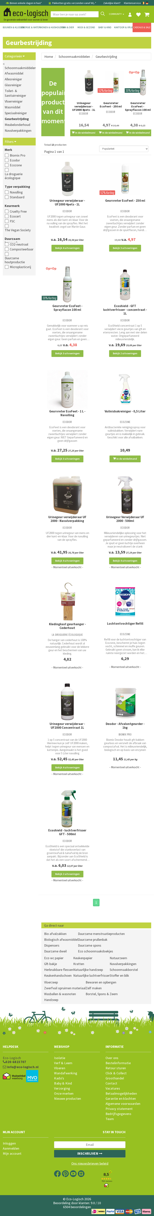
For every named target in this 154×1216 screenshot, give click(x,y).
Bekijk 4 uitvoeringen (67, 248)
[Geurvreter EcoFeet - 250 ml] (111, 82)
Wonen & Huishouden (49, 27)
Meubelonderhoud (17, 124)
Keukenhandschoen (58, 975)
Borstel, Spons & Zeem (102, 994)
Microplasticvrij (20, 267)
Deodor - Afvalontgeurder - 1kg (125, 726)
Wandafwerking (65, 1073)
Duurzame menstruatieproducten (101, 934)
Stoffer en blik (119, 975)
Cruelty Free (18, 211)
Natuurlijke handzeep (88, 969)
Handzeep (51, 1000)
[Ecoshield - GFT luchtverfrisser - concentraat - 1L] (125, 284)
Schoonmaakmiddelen (74, 56)
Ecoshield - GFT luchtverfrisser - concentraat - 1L (125, 310)
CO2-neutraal (19, 244)
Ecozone (16, 165)
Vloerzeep (51, 982)
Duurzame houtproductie (15, 260)
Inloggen (9, 1143)
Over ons (112, 1058)
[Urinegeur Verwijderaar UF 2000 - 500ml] (125, 495)
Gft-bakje (50, 964)
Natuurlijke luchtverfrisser (91, 975)
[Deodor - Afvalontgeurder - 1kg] (125, 702)
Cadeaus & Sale (142, 27)
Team (110, 1119)
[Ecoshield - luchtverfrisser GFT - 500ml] (67, 808)
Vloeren (59, 1068)
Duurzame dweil (55, 951)
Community (115, 14)
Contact (111, 1083)
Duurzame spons (89, 945)
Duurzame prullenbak (92, 939)
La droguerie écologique (14, 176)
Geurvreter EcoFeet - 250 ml (111, 104)
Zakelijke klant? (112, 3)
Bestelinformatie (118, 1063)
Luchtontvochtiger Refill (125, 623)
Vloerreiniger (14, 101)
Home (48, 56)
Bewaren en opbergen (101, 982)
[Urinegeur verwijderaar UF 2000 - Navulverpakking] (67, 495)
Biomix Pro (17, 155)
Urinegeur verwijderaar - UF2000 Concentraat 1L (67, 726)
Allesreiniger (13, 79)
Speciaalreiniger (16, 113)
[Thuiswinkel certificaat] (14, 1076)
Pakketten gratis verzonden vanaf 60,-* (74, 3)
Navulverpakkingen (18, 130)
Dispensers (51, 945)
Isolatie (59, 1058)
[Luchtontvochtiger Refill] (125, 602)
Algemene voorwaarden (123, 1104)
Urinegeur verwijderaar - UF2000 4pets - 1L (83, 106)
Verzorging (62, 1088)
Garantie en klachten (121, 1099)
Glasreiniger (13, 85)
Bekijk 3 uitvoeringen (125, 248)
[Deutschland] (147, 3)
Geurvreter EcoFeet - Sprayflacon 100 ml (138, 106)
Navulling (16, 192)
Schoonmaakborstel (124, 969)
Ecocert (15, 216)
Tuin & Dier (67, 27)
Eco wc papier (53, 958)
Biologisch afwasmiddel (61, 939)
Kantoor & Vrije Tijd (123, 27)
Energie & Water (30, 27)
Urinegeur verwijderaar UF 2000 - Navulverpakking (67, 519)
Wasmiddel (12, 107)
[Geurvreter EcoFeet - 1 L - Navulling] (67, 389)
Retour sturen (116, 1068)
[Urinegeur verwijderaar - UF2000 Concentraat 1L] (67, 702)
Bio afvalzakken (55, 934)
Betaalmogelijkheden (121, 1093)
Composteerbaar (21, 249)
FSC (12, 221)
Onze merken (63, 1093)
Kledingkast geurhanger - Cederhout (67, 626)
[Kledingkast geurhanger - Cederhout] (67, 602)
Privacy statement (119, 1109)
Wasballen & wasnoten (60, 994)
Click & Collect (116, 1073)
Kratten (78, 964)
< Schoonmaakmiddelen (19, 66)
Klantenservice (132, 3)
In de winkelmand (85, 132)
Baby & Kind (104, 27)
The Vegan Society (18, 230)
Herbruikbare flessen (58, 969)
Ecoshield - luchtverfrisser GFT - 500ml (67, 832)
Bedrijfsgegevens (118, 1114)
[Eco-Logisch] (24, 12)
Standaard (17, 197)
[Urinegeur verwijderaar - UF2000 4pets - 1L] (84, 82)
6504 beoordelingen (77, 1207)
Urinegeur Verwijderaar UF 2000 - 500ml (125, 519)
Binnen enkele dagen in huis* (25, 3)
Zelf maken (94, 988)
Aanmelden (11, 1148)
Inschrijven (88, 1153)
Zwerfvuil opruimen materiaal (65, 988)
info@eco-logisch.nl (22, 1067)
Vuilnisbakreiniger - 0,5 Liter (125, 411)
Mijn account (12, 1153)
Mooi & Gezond (86, 27)
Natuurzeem (118, 958)
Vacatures (113, 1088)
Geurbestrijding (17, 119)
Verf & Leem (63, 1063)
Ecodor (15, 160)
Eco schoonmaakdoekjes (95, 951)
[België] (143, 3)
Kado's (59, 1078)
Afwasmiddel (14, 73)
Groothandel (115, 1078)
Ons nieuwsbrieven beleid (90, 1163)
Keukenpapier (82, 958)
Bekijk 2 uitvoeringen (125, 353)
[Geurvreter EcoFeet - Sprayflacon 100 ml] (67, 284)
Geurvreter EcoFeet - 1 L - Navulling (67, 413)
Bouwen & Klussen (12, 27)
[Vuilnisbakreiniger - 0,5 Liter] (125, 389)
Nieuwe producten (67, 1099)
